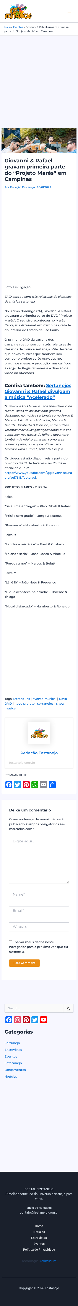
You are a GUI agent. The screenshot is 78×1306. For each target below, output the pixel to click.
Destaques (21, 699)
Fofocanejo (13, 1063)
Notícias (11, 1076)
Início (7, 27)
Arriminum (48, 1261)
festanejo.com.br (22, 763)
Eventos (18, 27)
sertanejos (45, 703)
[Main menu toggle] (69, 11)
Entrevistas (13, 1049)
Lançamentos (15, 1069)
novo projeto (25, 703)
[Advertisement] (39, 77)
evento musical (44, 699)
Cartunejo (12, 1043)
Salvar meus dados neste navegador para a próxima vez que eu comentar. (38, 947)
